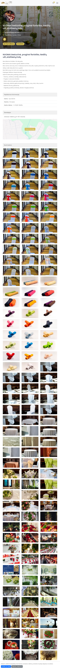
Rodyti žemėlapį (30, 129)
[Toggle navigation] (57, 3)
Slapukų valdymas (17, 666)
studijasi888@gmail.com (11, 32)
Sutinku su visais (6, 666)
